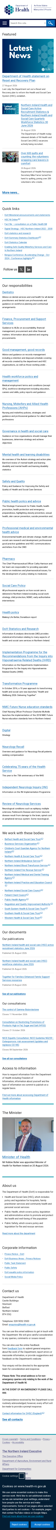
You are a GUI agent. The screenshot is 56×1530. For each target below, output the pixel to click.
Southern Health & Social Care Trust (24, 913)
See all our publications (14, 994)
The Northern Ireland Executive (22, 1451)
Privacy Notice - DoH (14, 1254)
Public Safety (11, 1267)
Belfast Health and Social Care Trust (24, 839)
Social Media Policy (14, 1277)
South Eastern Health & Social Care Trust (26, 908)
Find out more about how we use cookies (23, 1516)
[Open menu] (4, 23)
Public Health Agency (16, 899)
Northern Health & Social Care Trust (23, 856)
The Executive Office (12, 1456)
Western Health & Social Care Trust (23, 918)
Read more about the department (18, 1233)
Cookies (6, 1442)
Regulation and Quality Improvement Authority (29, 904)
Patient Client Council (16, 895)
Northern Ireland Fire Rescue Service (24, 870)
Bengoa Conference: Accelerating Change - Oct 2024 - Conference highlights (27, 257)
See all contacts (12, 1419)
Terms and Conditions (30, 1439)
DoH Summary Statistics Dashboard (26, 238)
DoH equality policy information (19, 1272)
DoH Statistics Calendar (16, 242)
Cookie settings (10, 1476)
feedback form (15, 1348)
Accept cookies (42, 1524)
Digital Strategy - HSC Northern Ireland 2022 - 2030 (28, 228)
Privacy (46, 1439)
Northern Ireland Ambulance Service (24, 861)
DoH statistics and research (18, 233)
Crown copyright (10, 1439)
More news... (10, 192)
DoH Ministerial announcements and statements (27, 215)
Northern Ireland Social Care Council (24, 890)
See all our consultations (14, 1058)
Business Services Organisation (22, 843)
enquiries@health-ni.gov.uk (22, 1324)
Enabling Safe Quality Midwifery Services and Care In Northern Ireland (28, 249)
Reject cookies (19, 1524)
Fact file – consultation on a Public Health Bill (26, 224)
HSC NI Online (15, 219)
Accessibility (18, 1442)
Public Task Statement (15, 1263)
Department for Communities (16, 1468)
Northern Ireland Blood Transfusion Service (27, 865)
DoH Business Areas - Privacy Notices (23, 1258)
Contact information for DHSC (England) (23, 1413)
